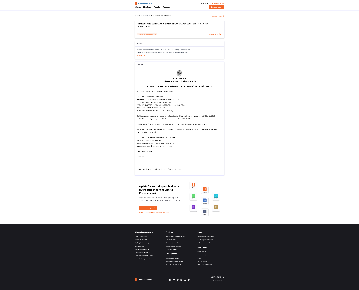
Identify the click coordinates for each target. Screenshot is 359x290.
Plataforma (147, 7)
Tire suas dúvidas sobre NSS (174, 261)
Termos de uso (202, 261)
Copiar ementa (213, 34)
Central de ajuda (202, 255)
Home (137, 15)
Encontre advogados (172, 258)
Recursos (166, 7)
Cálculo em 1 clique (141, 236)
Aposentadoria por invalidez (144, 256)
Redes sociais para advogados (175, 236)
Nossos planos (216, 7)
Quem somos (201, 252)
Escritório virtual (171, 249)
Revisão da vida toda (141, 240)
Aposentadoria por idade (142, 259)
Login (207, 3)
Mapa (199, 258)
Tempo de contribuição (142, 249)
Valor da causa (139, 246)
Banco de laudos (171, 240)
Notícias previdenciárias (173, 264)
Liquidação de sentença (142, 243)
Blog (202, 3)
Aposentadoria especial (142, 252)
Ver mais (139, 56)
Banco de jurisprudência (173, 243)
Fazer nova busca (216, 16)
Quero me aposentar (217, 3)
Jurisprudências (146, 15)
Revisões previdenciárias (205, 240)
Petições (157, 7)
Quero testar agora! (147, 208)
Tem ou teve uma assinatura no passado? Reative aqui (154, 212)
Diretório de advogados (173, 246)
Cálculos (138, 7)
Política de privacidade (204, 264)
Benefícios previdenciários (205, 236)
